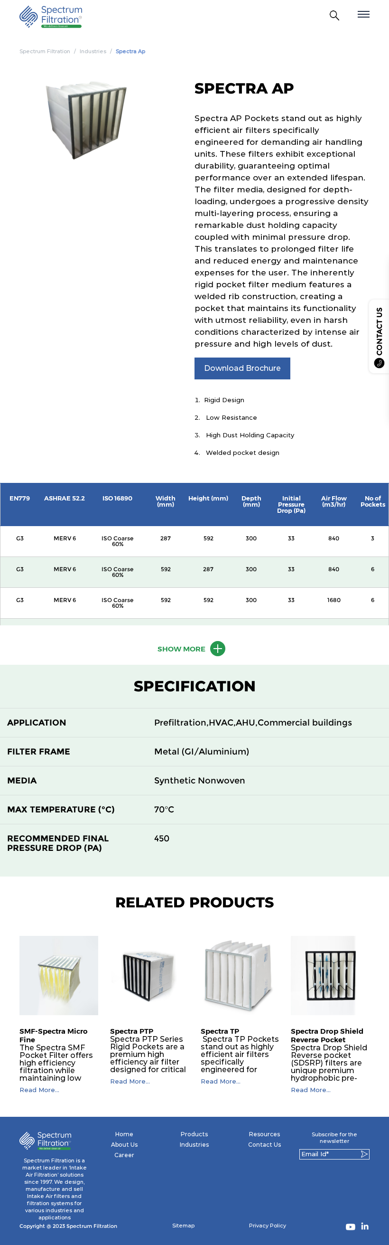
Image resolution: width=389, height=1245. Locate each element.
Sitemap (183, 1225)
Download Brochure (242, 368)
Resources (264, 1134)
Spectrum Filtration (44, 51)
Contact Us (264, 1144)
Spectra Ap (130, 51)
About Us (124, 1144)
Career (124, 1155)
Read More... (39, 1090)
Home (124, 1134)
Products (194, 1134)
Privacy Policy (267, 1225)
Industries (93, 51)
